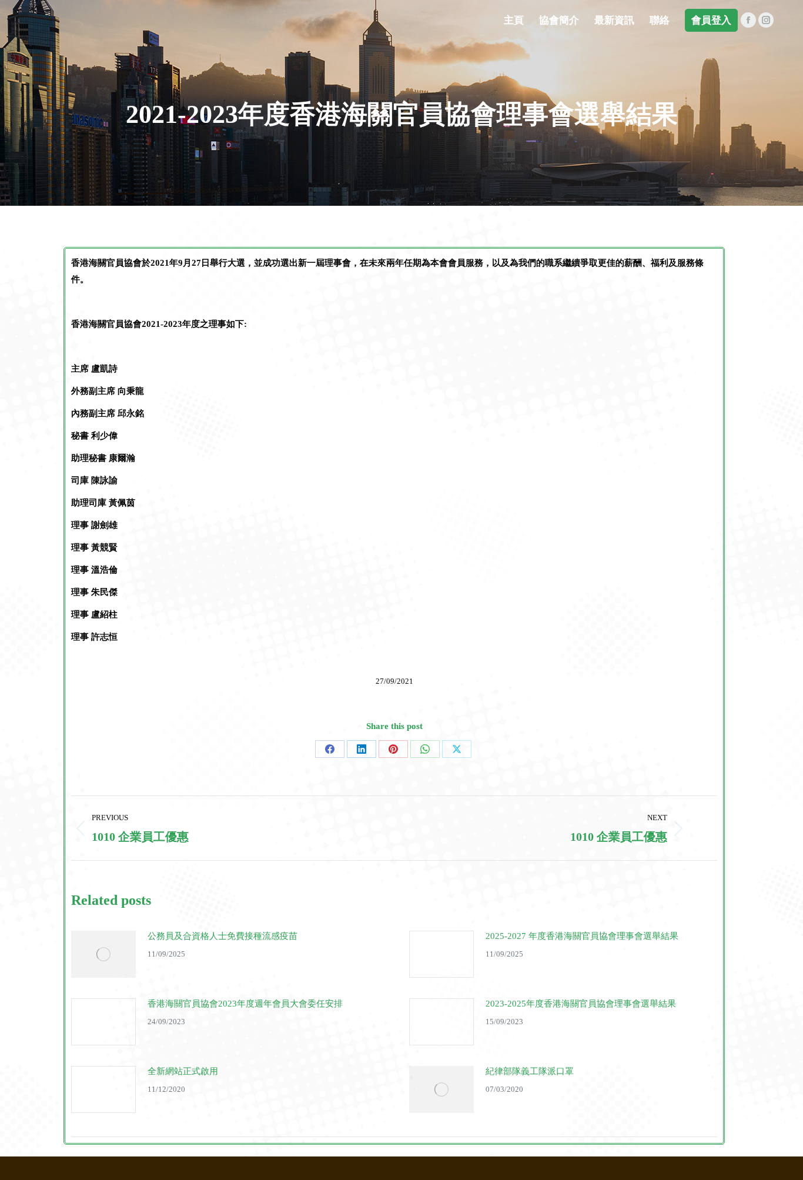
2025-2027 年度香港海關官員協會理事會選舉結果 (582, 936)
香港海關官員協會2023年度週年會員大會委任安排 (245, 1003)
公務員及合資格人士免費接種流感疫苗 (222, 936)
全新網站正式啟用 (183, 1071)
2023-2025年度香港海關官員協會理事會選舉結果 (581, 1003)
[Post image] (103, 954)
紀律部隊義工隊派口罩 (530, 1071)
